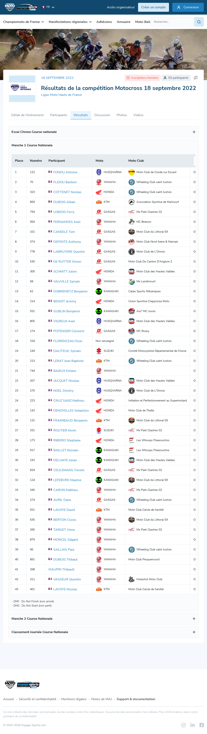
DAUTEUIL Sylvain (67, 351)
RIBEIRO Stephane (67, 440)
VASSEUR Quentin (67, 579)
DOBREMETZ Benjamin (70, 291)
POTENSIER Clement (68, 331)
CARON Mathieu (65, 490)
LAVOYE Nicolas (65, 589)
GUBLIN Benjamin (66, 311)
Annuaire (123, 22)
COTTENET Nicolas (67, 192)
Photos (122, 115)
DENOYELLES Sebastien (71, 410)
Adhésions (104, 22)
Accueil (8, 699)
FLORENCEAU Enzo (67, 341)
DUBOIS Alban (64, 202)
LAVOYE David (64, 510)
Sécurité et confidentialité (37, 699)
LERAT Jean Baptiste (68, 361)
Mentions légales (74, 699)
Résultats (81, 115)
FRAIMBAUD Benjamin (70, 420)
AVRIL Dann (62, 500)
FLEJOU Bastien (65, 182)
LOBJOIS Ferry (63, 212)
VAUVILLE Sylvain (66, 281)
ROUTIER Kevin (64, 430)
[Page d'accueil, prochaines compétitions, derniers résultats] (20, 7)
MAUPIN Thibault (61, 569)
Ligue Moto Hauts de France (61, 95)
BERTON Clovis (64, 520)
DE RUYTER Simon (67, 261)
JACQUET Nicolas (66, 381)
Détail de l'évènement (27, 115)
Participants (58, 115)
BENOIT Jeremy (64, 301)
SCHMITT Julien (65, 271)
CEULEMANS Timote (68, 470)
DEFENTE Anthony (67, 242)
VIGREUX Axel (64, 321)
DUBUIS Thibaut (65, 559)
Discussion (102, 115)
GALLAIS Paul (63, 549)
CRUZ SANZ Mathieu (68, 400)
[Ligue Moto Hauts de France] (22, 89)
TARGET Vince (64, 529)
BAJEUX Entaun (64, 371)
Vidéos (138, 115)
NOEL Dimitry (63, 390)
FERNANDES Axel (66, 222)
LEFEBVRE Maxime (67, 480)
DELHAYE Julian (65, 460)
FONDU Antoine (65, 172)
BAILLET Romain (65, 450)
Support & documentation (136, 699)
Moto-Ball (142, 22)
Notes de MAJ (101, 699)
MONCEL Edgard (65, 539)
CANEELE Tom (64, 232)
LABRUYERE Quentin (69, 251)
